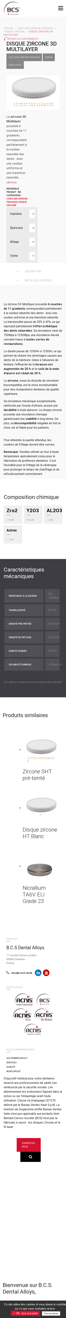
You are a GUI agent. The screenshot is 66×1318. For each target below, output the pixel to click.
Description (33, 271)
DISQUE (49, 57)
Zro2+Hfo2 (15, 65)
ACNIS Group (13, 1071)
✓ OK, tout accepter (25, 1313)
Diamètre (16, 214)
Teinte (14, 255)
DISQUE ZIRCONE (14, 31)
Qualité (10, 1067)
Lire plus (11, 182)
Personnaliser (51, 1313)
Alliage (14, 242)
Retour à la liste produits (22, 39)
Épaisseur (16, 228)
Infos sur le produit (38, 280)
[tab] (41, 271)
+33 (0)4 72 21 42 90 (21, 973)
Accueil (9, 28)
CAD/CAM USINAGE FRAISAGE (35, 28)
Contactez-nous (29, 1145)
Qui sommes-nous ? (17, 1058)
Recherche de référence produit (30, 1157)
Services (11, 1062)
